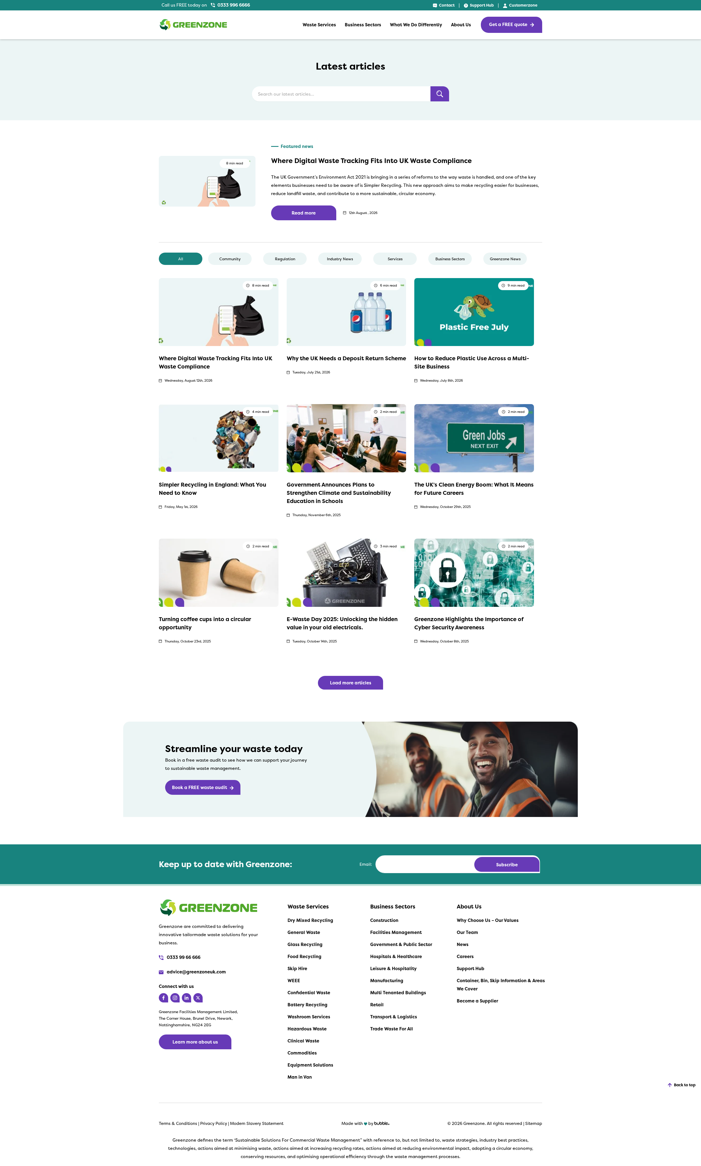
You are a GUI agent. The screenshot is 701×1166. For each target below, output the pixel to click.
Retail (377, 1005)
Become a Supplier (477, 1001)
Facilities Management (396, 932)
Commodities (302, 1053)
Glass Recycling (305, 944)
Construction (384, 920)
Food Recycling (304, 956)
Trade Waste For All (391, 1029)
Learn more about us (195, 1042)
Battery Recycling (307, 1005)
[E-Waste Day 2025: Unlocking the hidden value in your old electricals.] (346, 572)
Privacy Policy (214, 1123)
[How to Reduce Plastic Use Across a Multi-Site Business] (474, 311)
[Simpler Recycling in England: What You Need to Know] (218, 438)
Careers (465, 956)
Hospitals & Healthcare (396, 956)
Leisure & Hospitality (393, 968)
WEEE (294, 981)
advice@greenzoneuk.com (196, 972)
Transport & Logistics (393, 1017)
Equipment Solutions (310, 1065)
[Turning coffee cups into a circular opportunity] (218, 572)
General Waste (304, 932)
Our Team (467, 932)
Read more (304, 213)
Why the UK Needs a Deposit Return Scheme (346, 358)
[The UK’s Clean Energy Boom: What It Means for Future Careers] (474, 438)
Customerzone (523, 5)
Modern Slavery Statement (256, 1123)
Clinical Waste (303, 1041)
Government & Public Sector (401, 944)
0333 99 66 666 (183, 957)
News (463, 944)
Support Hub (481, 5)
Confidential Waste (309, 993)
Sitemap (533, 1123)
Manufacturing (386, 981)
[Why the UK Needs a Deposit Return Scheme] (346, 311)
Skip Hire (297, 968)
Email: (366, 864)
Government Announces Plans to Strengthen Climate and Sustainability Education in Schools (339, 493)
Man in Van (300, 1077)
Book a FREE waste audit (199, 787)
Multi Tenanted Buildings (398, 993)
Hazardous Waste (307, 1029)
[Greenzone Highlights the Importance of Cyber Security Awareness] (474, 572)
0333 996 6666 (233, 5)
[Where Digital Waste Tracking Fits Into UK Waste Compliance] (218, 311)
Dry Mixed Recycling (310, 920)
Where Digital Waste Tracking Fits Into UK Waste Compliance (371, 160)
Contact (446, 5)
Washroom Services (309, 1017)
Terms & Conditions (178, 1123)
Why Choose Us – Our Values (488, 920)
